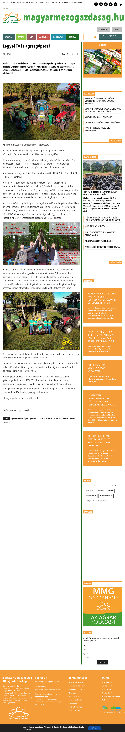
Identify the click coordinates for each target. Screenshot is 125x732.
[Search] (95, 37)
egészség (104, 486)
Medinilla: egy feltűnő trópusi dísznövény (102, 122)
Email (84, 646)
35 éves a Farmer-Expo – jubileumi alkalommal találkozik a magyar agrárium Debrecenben (101, 336)
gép (26, 418)
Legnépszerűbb (90, 157)
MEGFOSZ (57, 418)
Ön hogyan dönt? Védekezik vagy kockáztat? (98, 368)
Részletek (27, 729)
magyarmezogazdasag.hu (73, 17)
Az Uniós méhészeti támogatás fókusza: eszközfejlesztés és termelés (99, 441)
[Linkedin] (106, 4)
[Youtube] (111, 4)
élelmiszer (101, 500)
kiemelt (110, 491)
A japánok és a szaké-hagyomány (98, 117)
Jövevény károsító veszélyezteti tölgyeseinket (98, 129)
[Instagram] (101, 4)
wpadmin (7, 53)
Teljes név (86, 654)
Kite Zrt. (41, 418)
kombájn (49, 418)
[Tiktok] (115, 4)
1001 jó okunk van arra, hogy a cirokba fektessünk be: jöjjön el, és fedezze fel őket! (102, 298)
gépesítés (33, 418)
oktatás (65, 418)
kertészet (101, 491)
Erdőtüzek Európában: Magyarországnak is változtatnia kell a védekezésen (103, 110)
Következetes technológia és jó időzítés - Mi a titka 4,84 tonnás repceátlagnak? (101, 400)
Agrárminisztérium (17, 418)
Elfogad (94, 728)
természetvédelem (106, 496)
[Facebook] (96, 4)
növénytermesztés (90, 496)
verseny (6, 422)
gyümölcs (114, 486)
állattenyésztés (89, 500)
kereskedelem (89, 491)
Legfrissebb (89, 94)
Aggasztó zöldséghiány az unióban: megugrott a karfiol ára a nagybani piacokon (100, 101)
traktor (72, 418)
